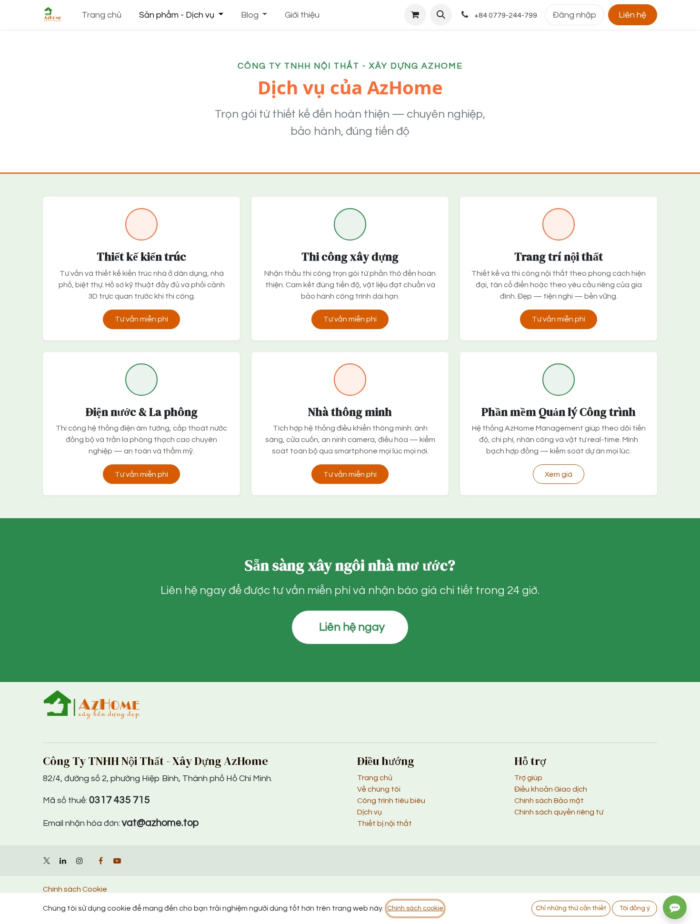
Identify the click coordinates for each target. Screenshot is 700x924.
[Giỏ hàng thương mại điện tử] (415, 15)
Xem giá (558, 474)
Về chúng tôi (378, 789)
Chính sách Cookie (75, 889)
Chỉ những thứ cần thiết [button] (571, 908)
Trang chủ (374, 778)
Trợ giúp (528, 778)
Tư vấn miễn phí (141, 319)
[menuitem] (101, 15)
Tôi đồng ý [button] (635, 908)
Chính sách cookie (415, 908)
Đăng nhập (574, 15)
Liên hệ (632, 15)
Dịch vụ (369, 812)
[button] (441, 15)
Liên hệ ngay (352, 627)
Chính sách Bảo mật (549, 800)
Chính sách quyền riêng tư (558, 812)
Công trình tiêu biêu (391, 800)
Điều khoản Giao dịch (550, 789)
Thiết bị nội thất (384, 823)
